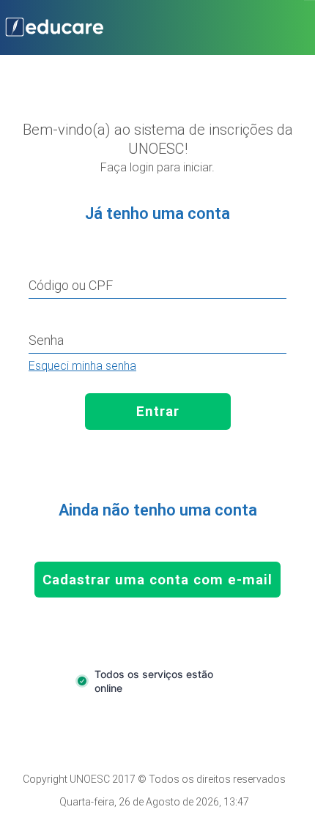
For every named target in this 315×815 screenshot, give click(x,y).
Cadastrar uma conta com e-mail (157, 579)
